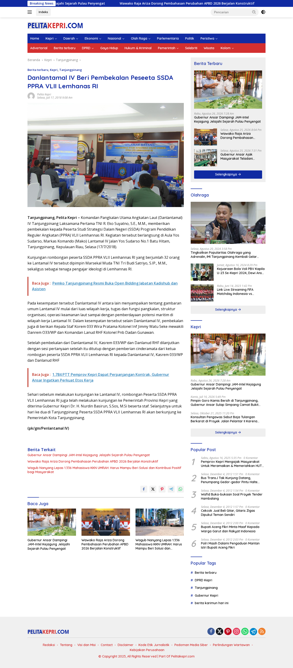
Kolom (226, 48)
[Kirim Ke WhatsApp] (180, 489)
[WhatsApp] (245, 632)
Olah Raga (139, 38)
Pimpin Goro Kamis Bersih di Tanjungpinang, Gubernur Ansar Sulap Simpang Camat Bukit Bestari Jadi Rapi (224, 403)
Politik (189, 38)
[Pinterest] (228, 632)
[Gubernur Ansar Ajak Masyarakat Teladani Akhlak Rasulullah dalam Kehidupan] (205, 157)
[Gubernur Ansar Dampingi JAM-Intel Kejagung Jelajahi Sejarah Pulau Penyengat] (51, 522)
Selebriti (191, 48)
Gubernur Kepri (206, 595)
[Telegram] (253, 631)
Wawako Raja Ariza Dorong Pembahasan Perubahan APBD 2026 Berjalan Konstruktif (159, 3)
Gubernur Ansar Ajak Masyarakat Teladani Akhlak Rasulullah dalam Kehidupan (239, 156)
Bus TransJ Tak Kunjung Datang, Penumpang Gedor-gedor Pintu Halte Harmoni (229, 480)
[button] (254, 12)
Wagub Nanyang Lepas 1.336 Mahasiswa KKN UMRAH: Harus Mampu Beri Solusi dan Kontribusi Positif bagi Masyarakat (104, 470)
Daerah (69, 38)
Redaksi (49, 645)
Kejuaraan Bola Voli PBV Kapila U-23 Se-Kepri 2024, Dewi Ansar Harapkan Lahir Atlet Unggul (241, 271)
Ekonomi (91, 38)
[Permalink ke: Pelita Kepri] (31, 96)
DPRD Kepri (203, 580)
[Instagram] (236, 632)
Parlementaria (168, 38)
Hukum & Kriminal (138, 48)
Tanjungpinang (70, 70)
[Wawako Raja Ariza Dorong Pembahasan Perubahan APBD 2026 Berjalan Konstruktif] (105, 522)
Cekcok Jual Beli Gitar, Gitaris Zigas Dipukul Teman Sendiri (228, 513)
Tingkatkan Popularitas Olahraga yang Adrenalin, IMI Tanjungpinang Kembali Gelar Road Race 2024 (224, 254)
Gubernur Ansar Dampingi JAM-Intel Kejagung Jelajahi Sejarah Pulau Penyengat (88, 455)
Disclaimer (125, 645)
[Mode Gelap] (263, 12)
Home (34, 38)
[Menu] (30, 12)
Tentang (66, 645)
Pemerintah (166, 48)
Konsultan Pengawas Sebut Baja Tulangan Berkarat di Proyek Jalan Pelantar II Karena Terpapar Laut (224, 419)
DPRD (86, 48)
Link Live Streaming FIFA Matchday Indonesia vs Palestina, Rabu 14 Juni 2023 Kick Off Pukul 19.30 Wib (238, 292)
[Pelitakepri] (55, 25)
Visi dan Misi (86, 645)
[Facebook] (211, 632)
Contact (107, 645)
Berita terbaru (65, 48)
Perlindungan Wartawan (231, 645)
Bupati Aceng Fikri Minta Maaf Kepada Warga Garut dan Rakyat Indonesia (230, 529)
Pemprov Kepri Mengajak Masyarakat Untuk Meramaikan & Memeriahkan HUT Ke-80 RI (231, 464)
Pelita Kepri (44, 94)
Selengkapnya (226, 174)
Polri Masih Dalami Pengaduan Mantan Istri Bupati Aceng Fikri (230, 545)
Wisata (209, 48)
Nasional (114, 38)
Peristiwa (207, 38)
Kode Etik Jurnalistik (153, 645)
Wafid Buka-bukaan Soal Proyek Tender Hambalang (232, 496)
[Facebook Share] (143, 489)
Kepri (50, 38)
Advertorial (38, 48)
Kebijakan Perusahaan (147, 650)
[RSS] (262, 632)
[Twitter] (219, 632)
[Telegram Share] (171, 489)
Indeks (43, 12)
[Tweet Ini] (152, 489)
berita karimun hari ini (211, 603)
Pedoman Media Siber (191, 645)
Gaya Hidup (109, 48)
